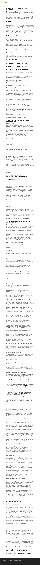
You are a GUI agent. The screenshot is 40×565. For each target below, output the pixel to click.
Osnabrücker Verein (28, 563)
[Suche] (36, 2)
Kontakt (24, 563)
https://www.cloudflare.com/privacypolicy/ (15, 179)
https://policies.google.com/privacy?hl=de (24, 553)
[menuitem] (21, 2)
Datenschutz (35, 563)
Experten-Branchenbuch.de (13, 59)
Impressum (32, 563)
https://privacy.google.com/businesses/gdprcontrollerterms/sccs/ (16, 550)
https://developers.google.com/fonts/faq (12, 524)
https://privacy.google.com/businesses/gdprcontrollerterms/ (15, 549)
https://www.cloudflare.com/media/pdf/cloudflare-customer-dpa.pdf (16, 176)
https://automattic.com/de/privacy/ (23, 218)
